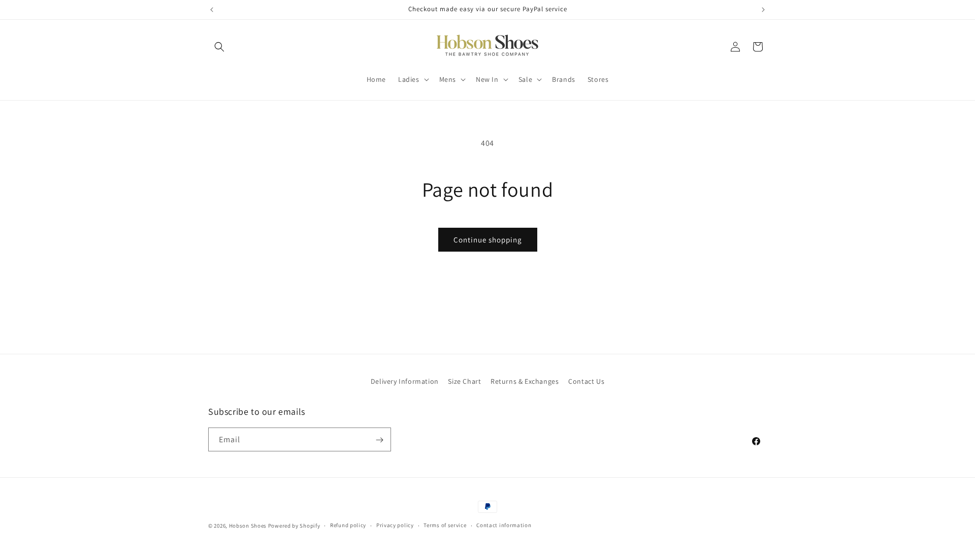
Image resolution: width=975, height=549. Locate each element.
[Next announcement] (763, 9)
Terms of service (445, 525)
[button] (219, 47)
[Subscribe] (379, 440)
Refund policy (348, 525)
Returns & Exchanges (525, 381)
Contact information (503, 525)
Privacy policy (395, 525)
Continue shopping (487, 240)
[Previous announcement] (212, 9)
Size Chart (464, 381)
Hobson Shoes (248, 525)
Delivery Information (405, 381)
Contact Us (586, 381)
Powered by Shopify (294, 525)
